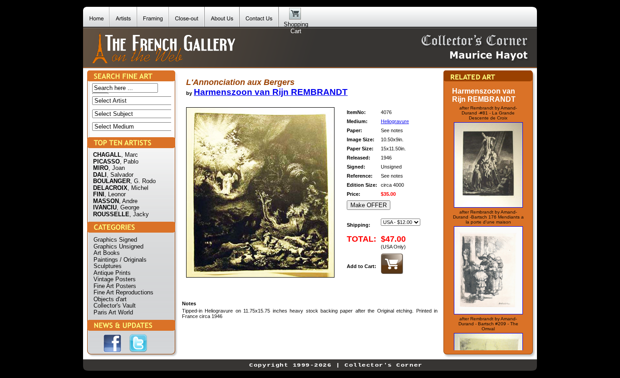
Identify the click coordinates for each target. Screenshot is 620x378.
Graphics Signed (115, 239)
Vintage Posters (114, 279)
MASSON (106, 201)
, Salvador (120, 174)
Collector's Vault (114, 305)
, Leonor (115, 194)
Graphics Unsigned (118, 246)
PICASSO (106, 161)
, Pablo (129, 161)
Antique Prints (112, 272)
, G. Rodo (143, 181)
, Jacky (139, 214)
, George (128, 207)
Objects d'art (110, 299)
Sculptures (107, 266)
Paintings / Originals (120, 259)
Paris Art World (113, 312)
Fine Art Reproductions (123, 292)
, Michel (138, 187)
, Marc (129, 154)
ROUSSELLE (111, 214)
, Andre (128, 201)
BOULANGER (111, 181)
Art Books (106, 252)
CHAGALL (107, 154)
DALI (100, 174)
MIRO (100, 167)
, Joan (116, 167)
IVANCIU (105, 207)
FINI (98, 194)
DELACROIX (110, 187)
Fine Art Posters (114, 286)
